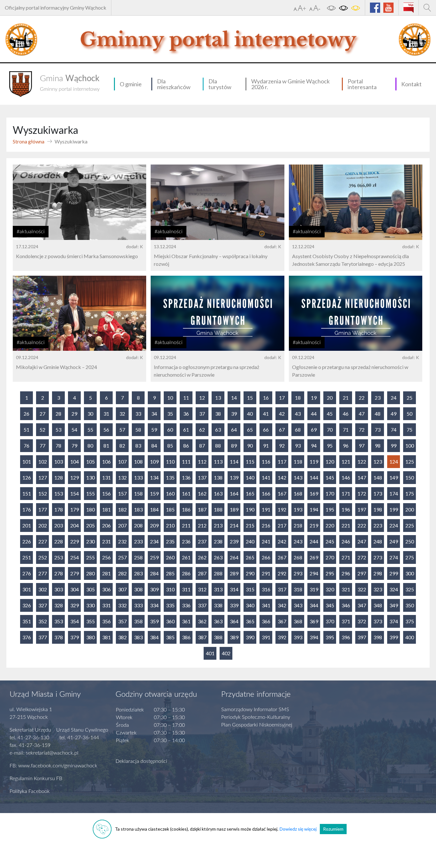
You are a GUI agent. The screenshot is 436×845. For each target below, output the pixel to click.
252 (42, 557)
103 (58, 461)
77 (42, 445)
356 (106, 621)
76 (26, 445)
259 (154, 557)
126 (26, 477)
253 (58, 557)
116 (266, 461)
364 (234, 621)
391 (266, 637)
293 (298, 573)
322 (361, 589)
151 (26, 493)
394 (314, 637)
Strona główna (28, 141)
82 (122, 445)
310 (170, 589)
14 (234, 398)
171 (346, 493)
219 (314, 525)
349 (393, 605)
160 (170, 493)
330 (90, 605)
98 (377, 445)
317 (282, 589)
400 (409, 637)
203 (58, 525)
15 (250, 398)
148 (377, 477)
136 (186, 477)
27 (42, 414)
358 (138, 621)
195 (330, 509)
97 (362, 445)
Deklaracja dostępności (141, 761)
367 (282, 621)
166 (266, 493)
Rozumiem (333, 829)
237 (202, 541)
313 (218, 589)
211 (186, 525)
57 (122, 429)
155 (90, 493)
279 (74, 573)
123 (377, 461)
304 (74, 589)
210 (170, 525)
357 (122, 621)
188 (218, 509)
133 (138, 477)
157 (122, 493)
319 (314, 589)
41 (266, 414)
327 (42, 605)
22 (362, 398)
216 (266, 525)
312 (202, 589)
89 (234, 445)
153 (58, 493)
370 (330, 621)
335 (170, 605)
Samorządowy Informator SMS (255, 709)
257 (122, 557)
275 (409, 557)
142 (282, 477)
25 (409, 398)
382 (122, 637)
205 (90, 525)
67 (282, 429)
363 (218, 621)
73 (377, 429)
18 (298, 398)
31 (106, 414)
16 (266, 398)
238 (218, 541)
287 (202, 573)
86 (186, 445)
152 (42, 493)
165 (250, 493)
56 (106, 429)
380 (90, 637)
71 (346, 429)
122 (361, 461)
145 (330, 477)
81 (106, 445)
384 (154, 637)
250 (409, 541)
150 (409, 477)
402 (226, 653)
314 (234, 589)
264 (234, 557)
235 (170, 541)
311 (186, 589)
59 (154, 429)
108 (138, 461)
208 (138, 525)
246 (346, 541)
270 (330, 557)
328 (58, 605)
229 (74, 541)
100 (409, 445)
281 (106, 573)
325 (409, 589)
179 (74, 509)
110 (170, 461)
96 (346, 445)
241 (266, 541)
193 (298, 509)
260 (170, 557)
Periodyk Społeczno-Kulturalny (255, 717)
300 (409, 573)
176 (26, 509)
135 (170, 477)
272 (361, 557)
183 (138, 509)
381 (106, 637)
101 (26, 461)
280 (90, 573)
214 (234, 525)
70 (330, 429)
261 (186, 557)
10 (170, 398)
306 (106, 589)
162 (202, 493)
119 (314, 461)
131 (106, 477)
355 (90, 621)
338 (218, 605)
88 (218, 445)
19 (314, 398)
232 (122, 541)
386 (186, 637)
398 (377, 637)
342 (282, 605)
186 (186, 509)
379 (74, 637)
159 (154, 493)
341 (266, 605)
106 (106, 461)
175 (409, 493)
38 (218, 414)
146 (346, 477)
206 (106, 525)
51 (26, 429)
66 (266, 429)
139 (234, 477)
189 (234, 509)
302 (42, 589)
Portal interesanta (362, 84)
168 (298, 493)
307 (122, 589)
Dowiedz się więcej (298, 829)
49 (393, 414)
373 (377, 621)
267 (282, 557)
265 (250, 557)
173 (377, 493)
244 (314, 541)
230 (90, 541)
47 (362, 414)
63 (218, 429)
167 (282, 493)
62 (202, 429)
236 (186, 541)
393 (298, 637)
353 (58, 621)
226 (26, 541)
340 (250, 605)
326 (26, 605)
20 (330, 398)
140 (250, 477)
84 (154, 445)
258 (138, 557)
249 (393, 541)
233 (138, 541)
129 (74, 477)
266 (266, 557)
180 (90, 509)
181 (106, 509)
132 (122, 477)
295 (330, 573)
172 (361, 493)
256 (106, 557)
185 (170, 509)
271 (346, 557)
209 (154, 525)
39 (234, 414)
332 (122, 605)
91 (266, 445)
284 (154, 573)
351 (26, 621)
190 (250, 509)
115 (250, 461)
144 (314, 477)
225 (409, 525)
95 (330, 445)
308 (138, 589)
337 (202, 605)
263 (218, 557)
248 (377, 541)
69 (314, 429)
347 (361, 605)
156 (106, 493)
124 (393, 461)
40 (250, 414)
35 (170, 414)
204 (74, 525)
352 (42, 621)
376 (26, 637)
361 (186, 621)
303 (58, 589)
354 (74, 621)
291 (266, 573)
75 (409, 429)
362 (202, 621)
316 (266, 589)
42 (282, 414)
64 (234, 429)
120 (330, 461)
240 (250, 541)
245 (330, 541)
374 (393, 621)
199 (393, 509)
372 (361, 621)
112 (202, 461)
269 (314, 557)
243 (298, 541)
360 (170, 621)
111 (186, 461)
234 (154, 541)
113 (218, 461)
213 (218, 525)
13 (218, 398)
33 (138, 414)
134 (154, 477)
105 (90, 461)
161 (186, 493)
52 (42, 429)
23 (377, 398)
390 (250, 637)
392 (282, 637)
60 (170, 429)
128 (58, 477)
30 (90, 414)
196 (346, 509)
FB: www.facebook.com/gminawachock (53, 765)
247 (361, 541)
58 (138, 429)
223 (377, 525)
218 (298, 525)
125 (409, 461)
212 (202, 525)
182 (122, 509)
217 (282, 525)
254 (74, 557)
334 (154, 605)
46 (346, 414)
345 (330, 605)
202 (42, 525)
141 (266, 477)
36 (186, 414)
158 (138, 493)
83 (138, 445)
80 (90, 445)
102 (42, 461)
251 (26, 557)
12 (202, 398)
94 (314, 445)
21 (346, 398)
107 (122, 461)
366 (266, 621)
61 (186, 429)
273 (377, 557)
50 (409, 414)
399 (393, 637)
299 (393, 573)
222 (361, 525)
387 (202, 637)
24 (393, 398)
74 (393, 429)
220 (330, 525)
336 (186, 605)
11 (186, 398)
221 (346, 525)
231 (106, 541)
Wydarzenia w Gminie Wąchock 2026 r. (290, 84)
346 (346, 605)
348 (377, 605)
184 (154, 509)
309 (154, 589)
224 (393, 525)
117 (282, 461)
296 (346, 573)
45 (330, 414)
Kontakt (411, 84)
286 (186, 573)
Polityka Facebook (30, 791)
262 (202, 557)
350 (409, 605)
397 (361, 637)
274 (393, 557)
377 (42, 637)
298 (377, 573)
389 (234, 637)
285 (170, 573)
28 (58, 414)
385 (170, 637)
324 (393, 589)
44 (314, 414)
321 (346, 589)
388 (218, 637)
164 (234, 493)
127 (42, 477)
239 (234, 541)
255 (90, 557)
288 (218, 573)
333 (138, 605)
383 (138, 637)
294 (314, 573)
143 (298, 477)
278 (58, 573)
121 (346, 461)
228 (58, 541)
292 (282, 573)
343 (298, 605)
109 (154, 461)
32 (122, 414)
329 (74, 605)
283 (138, 573)
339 (234, 605)
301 (26, 589)
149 (393, 477)
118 (298, 461)
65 (250, 429)
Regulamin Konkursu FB (36, 778)
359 (154, 621)
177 (42, 509)
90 (250, 445)
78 (58, 445)
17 (282, 398)
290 (250, 573)
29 (74, 414)
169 (314, 493)
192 (282, 509)
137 (202, 477)
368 (298, 621)
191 (266, 509)
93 (298, 445)
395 (330, 637)
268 (298, 557)
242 (282, 541)
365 (250, 621)
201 (26, 525)
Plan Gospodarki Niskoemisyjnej (256, 724)
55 (90, 429)
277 (42, 573)
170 (330, 493)
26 (26, 414)
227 (42, 541)
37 (202, 414)
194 (314, 509)
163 (218, 493)
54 (74, 429)
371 (346, 621)
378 (58, 637)
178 (58, 509)
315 (250, 589)
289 (234, 573)
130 (90, 477)
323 (377, 589)
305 (90, 589)
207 (122, 525)
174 (393, 493)
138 (218, 477)
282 (122, 573)
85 (170, 445)
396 (346, 637)
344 (314, 605)
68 (298, 429)
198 (377, 509)
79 (74, 445)
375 (409, 621)
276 (26, 573)
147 (361, 477)
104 (74, 461)
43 (298, 414)
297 (361, 573)
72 (362, 429)
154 (74, 493)
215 (250, 525)
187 (202, 509)
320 (330, 589)
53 (58, 429)
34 (154, 414)
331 (106, 605)
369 (314, 621)
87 (202, 445)
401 (210, 653)
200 (409, 509)
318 (298, 589)
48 (377, 414)
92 (282, 445)
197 (361, 509)
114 (234, 461)
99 (393, 445)
